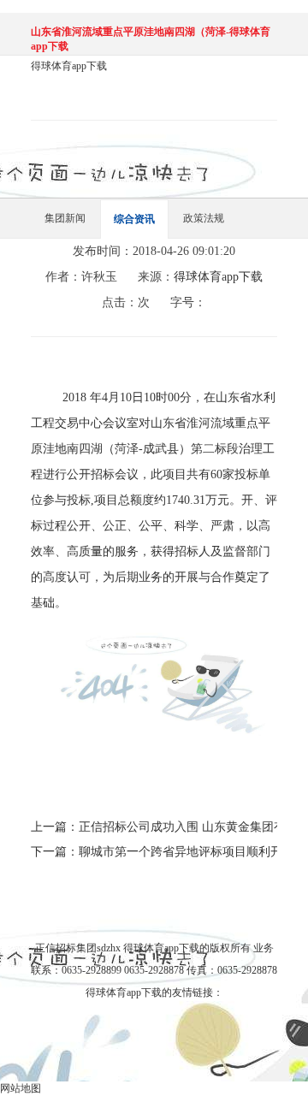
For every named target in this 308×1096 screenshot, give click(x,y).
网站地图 (20, 1088)
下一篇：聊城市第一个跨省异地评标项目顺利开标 (154, 851)
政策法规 (203, 218)
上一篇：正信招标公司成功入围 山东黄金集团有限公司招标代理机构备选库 (154, 827)
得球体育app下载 (69, 66)
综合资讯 (134, 219)
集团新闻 (65, 218)
